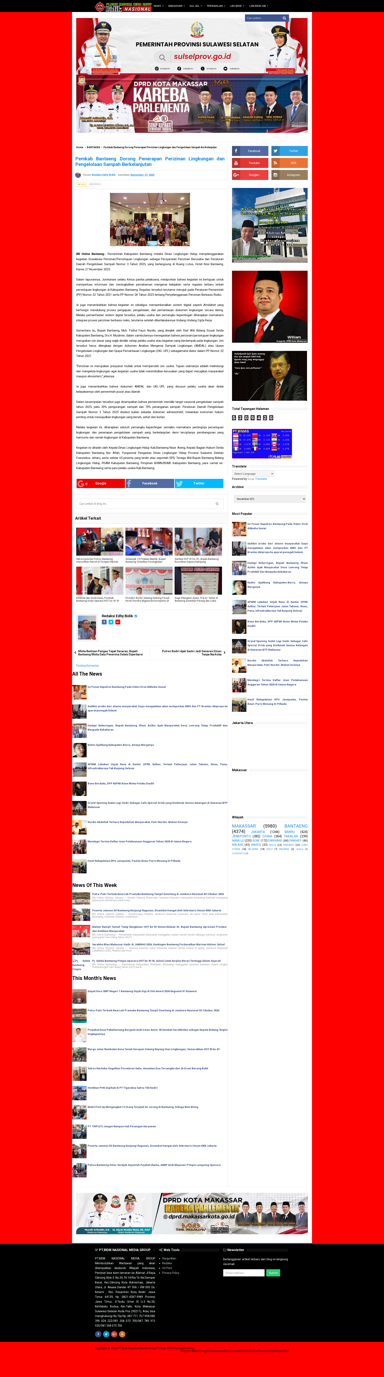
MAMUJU (238, 840)
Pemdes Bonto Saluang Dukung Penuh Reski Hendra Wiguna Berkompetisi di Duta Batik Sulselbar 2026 (147, 601)
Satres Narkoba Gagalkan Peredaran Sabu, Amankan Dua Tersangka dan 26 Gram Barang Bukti (148, 1068)
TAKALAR (291, 836)
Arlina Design (199, 1351)
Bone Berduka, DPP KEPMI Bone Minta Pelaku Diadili (121, 783)
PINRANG (288, 844)
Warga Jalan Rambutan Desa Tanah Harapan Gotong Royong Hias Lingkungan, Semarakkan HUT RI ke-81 (154, 1049)
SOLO (269, 849)
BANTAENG (93, 147)
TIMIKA (299, 849)
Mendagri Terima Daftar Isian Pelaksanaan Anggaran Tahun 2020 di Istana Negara (140, 841)
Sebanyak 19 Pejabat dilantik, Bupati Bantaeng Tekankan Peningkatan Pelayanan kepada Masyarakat (145, 562)
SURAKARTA (238, 853)
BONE (256, 840)
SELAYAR (253, 849)
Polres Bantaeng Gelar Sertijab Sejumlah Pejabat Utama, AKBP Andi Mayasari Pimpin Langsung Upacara (154, 1164)
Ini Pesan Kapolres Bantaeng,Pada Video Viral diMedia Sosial (127, 686)
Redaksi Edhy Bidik (118, 616)
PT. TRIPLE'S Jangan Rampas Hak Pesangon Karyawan (122, 1126)
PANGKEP (295, 840)
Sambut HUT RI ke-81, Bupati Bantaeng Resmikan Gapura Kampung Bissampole (197, 562)
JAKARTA (258, 832)
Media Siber (281, 1351)
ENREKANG (275, 840)
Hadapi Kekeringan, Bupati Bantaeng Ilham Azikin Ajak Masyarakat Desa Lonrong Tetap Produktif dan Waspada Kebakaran (277, 567)
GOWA (267, 836)
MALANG (237, 844)
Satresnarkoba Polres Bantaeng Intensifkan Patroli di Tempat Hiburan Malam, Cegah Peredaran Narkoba (97, 562)
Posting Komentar (87, 665)
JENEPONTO (241, 836)
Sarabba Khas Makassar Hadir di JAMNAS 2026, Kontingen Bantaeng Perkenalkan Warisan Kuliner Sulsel (158, 944)
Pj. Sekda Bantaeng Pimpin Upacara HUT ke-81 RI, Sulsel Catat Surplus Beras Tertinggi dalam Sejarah (156, 960)
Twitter (199, 483)
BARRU (290, 832)
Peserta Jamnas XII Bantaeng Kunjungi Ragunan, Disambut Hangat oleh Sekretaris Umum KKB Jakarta (156, 910)
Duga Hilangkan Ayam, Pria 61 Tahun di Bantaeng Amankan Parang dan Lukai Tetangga (196, 601)
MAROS (256, 844)
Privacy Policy (170, 1272)
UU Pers (167, 1268)
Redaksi (167, 1263)
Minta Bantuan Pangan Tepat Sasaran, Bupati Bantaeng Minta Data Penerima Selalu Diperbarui (110, 653)
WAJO (272, 844)
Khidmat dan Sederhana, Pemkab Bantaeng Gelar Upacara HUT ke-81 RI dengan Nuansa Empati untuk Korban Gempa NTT (97, 602)
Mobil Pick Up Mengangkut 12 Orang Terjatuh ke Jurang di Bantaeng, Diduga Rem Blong (143, 1106)
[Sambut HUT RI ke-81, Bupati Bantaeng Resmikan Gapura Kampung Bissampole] (198, 542)
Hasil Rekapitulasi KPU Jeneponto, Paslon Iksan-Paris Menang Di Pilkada (134, 860)
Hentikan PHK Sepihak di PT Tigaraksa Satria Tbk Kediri (123, 1087)
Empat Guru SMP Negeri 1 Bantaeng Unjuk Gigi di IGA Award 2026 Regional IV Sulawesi (142, 991)
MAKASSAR (244, 826)
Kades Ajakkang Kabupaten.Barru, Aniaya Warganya (121, 744)
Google (100, 483)
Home (79, 147)
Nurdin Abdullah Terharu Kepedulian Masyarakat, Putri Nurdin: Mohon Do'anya (138, 822)
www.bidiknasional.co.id (243, 1351)
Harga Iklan (169, 1258)
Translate (261, 478)
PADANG (284, 849)
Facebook (149, 483)
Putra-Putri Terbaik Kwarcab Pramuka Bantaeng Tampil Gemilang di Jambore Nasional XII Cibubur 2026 (158, 894)
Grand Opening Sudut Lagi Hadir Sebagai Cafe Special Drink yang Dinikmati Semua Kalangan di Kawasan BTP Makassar (277, 645)
